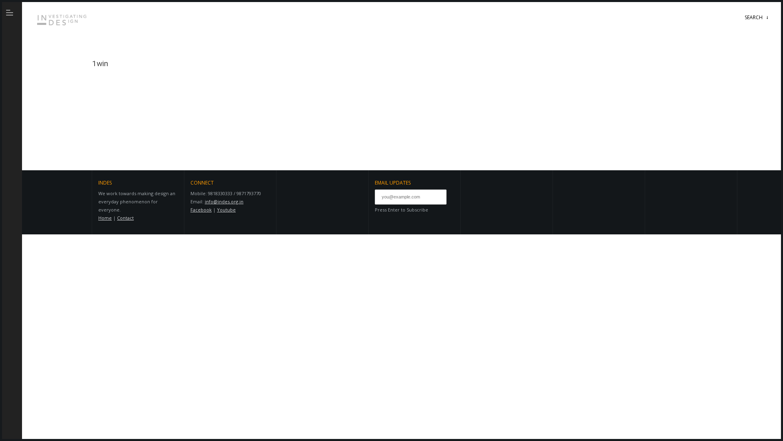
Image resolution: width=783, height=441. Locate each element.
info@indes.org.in (224, 201)
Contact (125, 218)
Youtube (226, 210)
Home (105, 218)
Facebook (201, 210)
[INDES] (63, 26)
